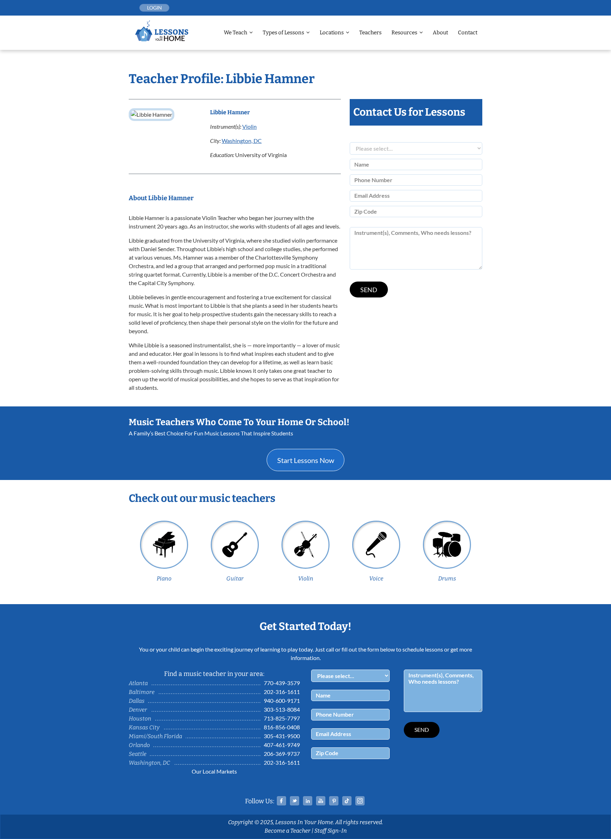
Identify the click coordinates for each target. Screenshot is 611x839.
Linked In (307, 800)
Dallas (137, 701)
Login (154, 8)
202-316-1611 (282, 691)
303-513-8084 (282, 709)
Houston (140, 718)
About (440, 32)
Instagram (360, 800)
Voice (376, 578)
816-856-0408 (282, 727)
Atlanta (138, 683)
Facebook (281, 800)
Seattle (137, 754)
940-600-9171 (282, 700)
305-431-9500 (282, 736)
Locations (332, 32)
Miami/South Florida (155, 736)
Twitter (294, 800)
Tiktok (346, 800)
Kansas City (144, 727)
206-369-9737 (282, 753)
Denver (138, 709)
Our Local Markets (214, 771)
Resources (404, 32)
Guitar (235, 578)
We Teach (235, 32)
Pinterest (333, 800)
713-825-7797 (282, 718)
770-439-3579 (282, 682)
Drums (447, 578)
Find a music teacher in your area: (214, 674)
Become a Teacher (287, 830)
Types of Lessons (283, 32)
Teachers (370, 32)
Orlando (139, 745)
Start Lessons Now (305, 460)
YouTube (320, 800)
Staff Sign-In (330, 830)
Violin (249, 126)
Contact (467, 32)
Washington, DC (242, 140)
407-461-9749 (282, 744)
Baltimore (142, 692)
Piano (164, 578)
